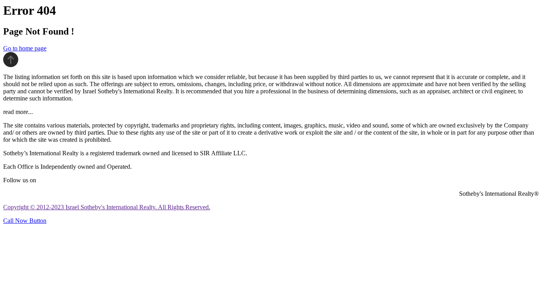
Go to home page (24, 48)
